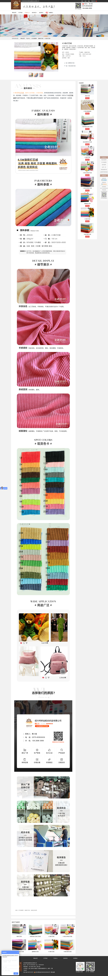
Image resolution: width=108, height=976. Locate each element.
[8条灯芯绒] (19, 929)
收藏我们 (51, 12)
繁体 (89, 1)
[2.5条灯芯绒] (51, 929)
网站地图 (53, 972)
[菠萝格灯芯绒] (35, 944)
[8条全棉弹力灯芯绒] (87, 136)
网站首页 (14, 12)
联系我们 (41, 12)
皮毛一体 (104, 167)
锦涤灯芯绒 (27, 910)
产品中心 (27, 12)
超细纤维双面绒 (104, 172)
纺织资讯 (34, 12)
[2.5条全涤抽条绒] (87, 105)
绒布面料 (104, 164)
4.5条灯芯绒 (47, 38)
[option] (54, 25)
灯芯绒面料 (34, 38)
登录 (82, 1)
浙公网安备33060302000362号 (43, 972)
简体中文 (93, 1)
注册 (85, 1)
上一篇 (69, 63)
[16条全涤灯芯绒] (67, 944)
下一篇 (69, 66)
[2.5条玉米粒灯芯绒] (19, 944)
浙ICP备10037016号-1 (28, 972)
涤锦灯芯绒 (40, 38)
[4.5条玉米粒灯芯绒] (67, 929)
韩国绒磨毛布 (104, 169)
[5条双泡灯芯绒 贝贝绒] (35, 929)
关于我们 (20, 12)
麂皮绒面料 (104, 159)
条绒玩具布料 (34, 910)
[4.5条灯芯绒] (51, 944)
